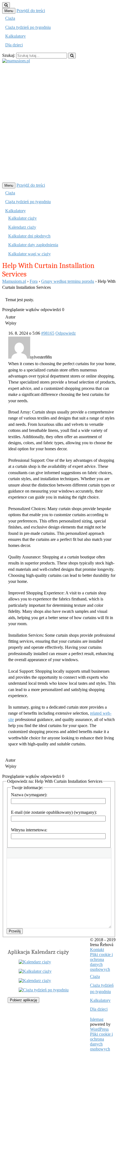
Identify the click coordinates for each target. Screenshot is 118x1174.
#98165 (47, 333)
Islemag (96, 1019)
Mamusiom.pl (14, 281)
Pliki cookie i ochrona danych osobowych (101, 962)
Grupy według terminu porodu (67, 281)
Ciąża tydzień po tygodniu (28, 27)
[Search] (72, 55)
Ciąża (10, 18)
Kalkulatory (15, 36)
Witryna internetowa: (29, 830)
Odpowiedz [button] (65, 333)
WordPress (99, 1029)
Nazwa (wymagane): (29, 794)
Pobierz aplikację (23, 1000)
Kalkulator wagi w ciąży (29, 253)
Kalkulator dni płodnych (29, 236)
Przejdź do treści (30, 10)
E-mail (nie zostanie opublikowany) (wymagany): (54, 812)
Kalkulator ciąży (22, 218)
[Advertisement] (59, 122)
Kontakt (97, 949)
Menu (8, 11)
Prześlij (15, 931)
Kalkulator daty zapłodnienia (33, 244)
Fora (34, 281)
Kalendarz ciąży (22, 227)
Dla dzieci (14, 45)
